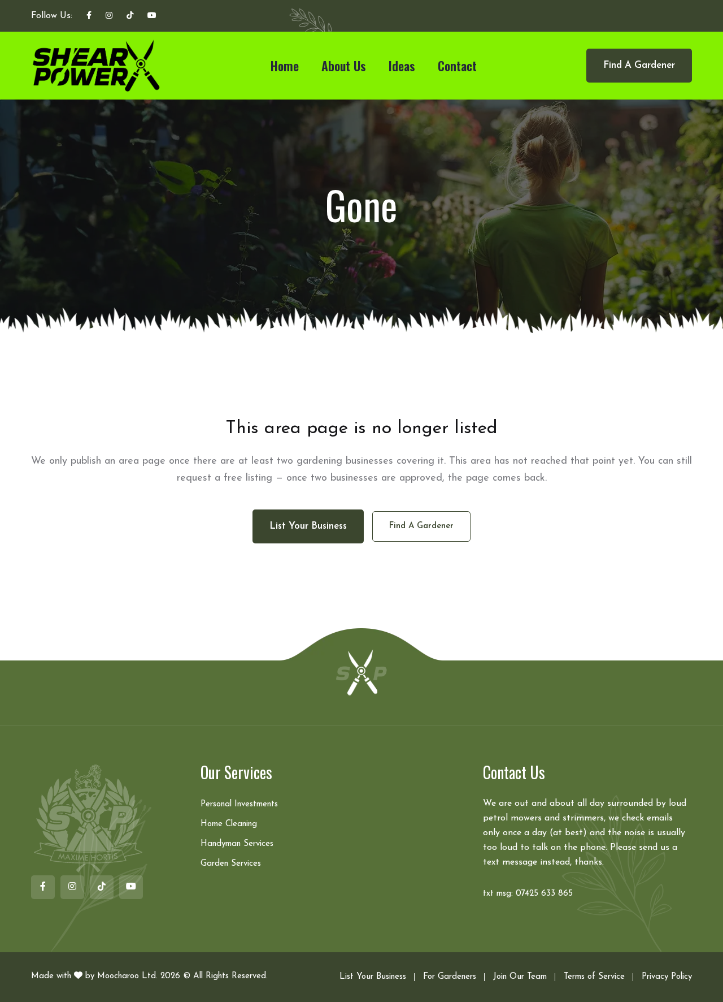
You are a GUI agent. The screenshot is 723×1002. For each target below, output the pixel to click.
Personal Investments (239, 804)
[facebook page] (89, 16)
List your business (308, 526)
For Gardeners (449, 977)
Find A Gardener (639, 65)
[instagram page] (109, 16)
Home (285, 66)
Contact (457, 66)
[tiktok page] (130, 16)
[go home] (361, 671)
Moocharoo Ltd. (127, 976)
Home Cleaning (229, 824)
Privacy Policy (667, 977)
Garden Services (231, 864)
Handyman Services (237, 844)
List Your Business (372, 977)
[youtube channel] (151, 16)
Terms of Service (594, 977)
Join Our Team (520, 977)
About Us (343, 66)
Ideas (402, 66)
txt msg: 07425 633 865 (528, 893)
